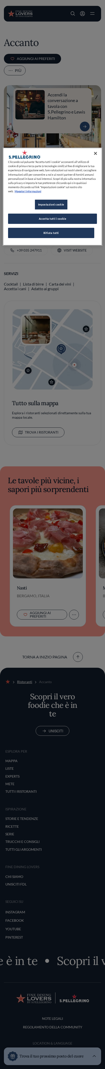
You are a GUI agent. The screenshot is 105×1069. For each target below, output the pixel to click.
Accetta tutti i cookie (52, 218)
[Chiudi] (95, 153)
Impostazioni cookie (51, 204)
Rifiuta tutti (51, 232)
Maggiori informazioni (28, 191)
